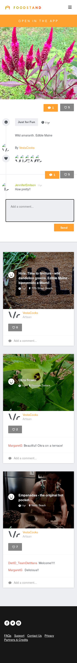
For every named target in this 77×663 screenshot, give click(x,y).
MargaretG (15, 445)
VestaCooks (26, 148)
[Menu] (70, 7)
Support (19, 635)
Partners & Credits (16, 640)
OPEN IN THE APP (38, 21)
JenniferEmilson (28, 185)
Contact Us (34, 635)
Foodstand (23, 7)
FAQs (7, 635)
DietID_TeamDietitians (22, 563)
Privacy (49, 635)
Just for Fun (26, 122)
